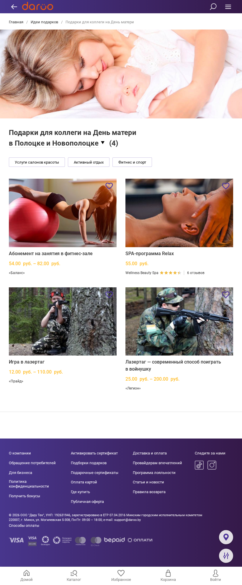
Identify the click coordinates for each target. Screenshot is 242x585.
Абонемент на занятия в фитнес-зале (51, 253)
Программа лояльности (154, 472)
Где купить (80, 492)
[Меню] (228, 6)
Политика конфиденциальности (29, 483)
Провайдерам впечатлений (157, 463)
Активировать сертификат (94, 453)
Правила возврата (149, 492)
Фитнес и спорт (132, 162)
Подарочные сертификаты (94, 472)
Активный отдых (89, 162)
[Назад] (14, 6)
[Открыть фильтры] (226, 556)
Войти (215, 579)
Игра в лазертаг (27, 362)
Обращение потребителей (32, 463)
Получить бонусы (24, 496)
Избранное (121, 579)
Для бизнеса (20, 472)
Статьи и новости (148, 482)
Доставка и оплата (150, 453)
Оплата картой (84, 482)
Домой (26, 579)
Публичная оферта (87, 501)
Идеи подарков (44, 22)
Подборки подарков (89, 463)
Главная (16, 22)
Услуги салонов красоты (37, 162)
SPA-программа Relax (149, 253)
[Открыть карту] (226, 537)
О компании (20, 453)
